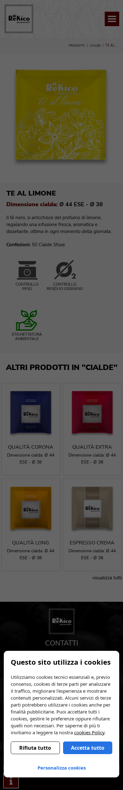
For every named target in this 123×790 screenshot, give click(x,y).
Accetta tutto (87, 747)
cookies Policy (89, 732)
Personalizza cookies (62, 767)
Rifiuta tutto (35, 747)
